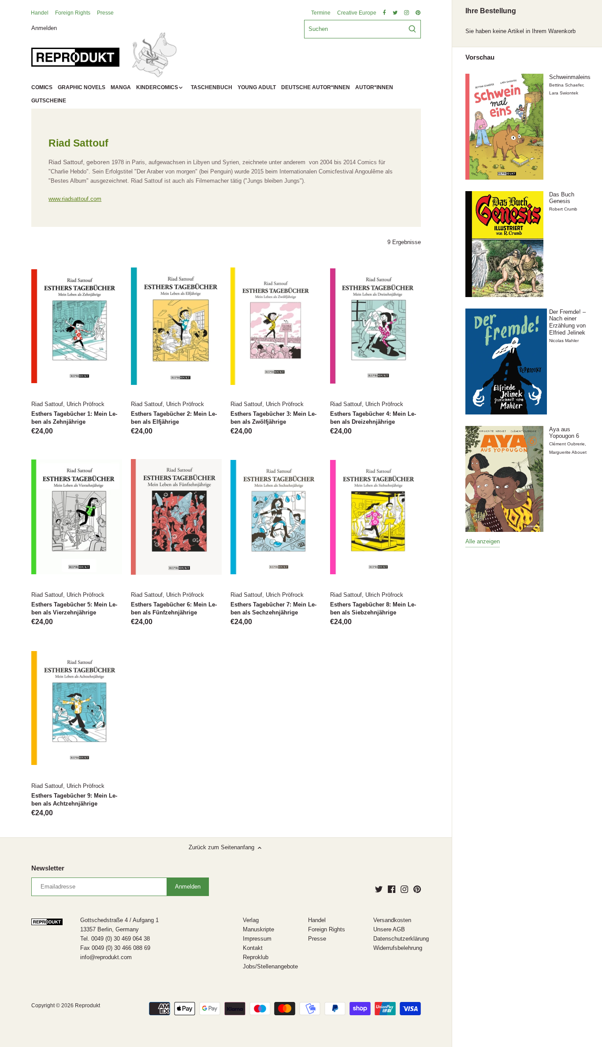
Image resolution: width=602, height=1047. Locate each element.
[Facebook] (391, 889)
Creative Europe (356, 13)
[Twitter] (379, 889)
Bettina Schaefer (566, 85)
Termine (321, 13)
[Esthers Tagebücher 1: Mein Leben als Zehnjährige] (76, 326)
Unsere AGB (389, 929)
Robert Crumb (563, 209)
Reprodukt (87, 1005)
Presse (105, 13)
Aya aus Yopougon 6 (564, 433)
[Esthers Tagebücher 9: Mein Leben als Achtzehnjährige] (76, 708)
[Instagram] (404, 889)
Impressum (257, 938)
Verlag (251, 920)
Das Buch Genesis (561, 198)
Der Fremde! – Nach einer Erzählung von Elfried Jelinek (567, 322)
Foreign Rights (72, 13)
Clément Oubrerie (567, 443)
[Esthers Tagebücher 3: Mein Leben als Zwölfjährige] (275, 326)
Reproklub (255, 957)
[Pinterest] (417, 889)
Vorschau (479, 57)
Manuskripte (258, 929)
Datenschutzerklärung (401, 938)
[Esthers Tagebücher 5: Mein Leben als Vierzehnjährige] (76, 517)
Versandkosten (392, 920)
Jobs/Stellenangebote (270, 966)
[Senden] (412, 29)
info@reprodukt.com (106, 957)
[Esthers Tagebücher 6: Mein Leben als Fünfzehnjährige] (176, 517)
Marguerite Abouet (568, 452)
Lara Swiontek (563, 92)
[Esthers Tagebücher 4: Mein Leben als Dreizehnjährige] (375, 326)
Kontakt (253, 948)
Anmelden (44, 27)
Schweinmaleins (570, 77)
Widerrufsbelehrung (397, 948)
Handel (39, 13)
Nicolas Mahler (564, 340)
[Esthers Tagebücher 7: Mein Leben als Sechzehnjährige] (275, 517)
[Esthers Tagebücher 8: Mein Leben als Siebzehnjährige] (375, 517)
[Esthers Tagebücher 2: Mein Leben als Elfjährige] (176, 326)
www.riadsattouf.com (74, 199)
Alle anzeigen (482, 541)
